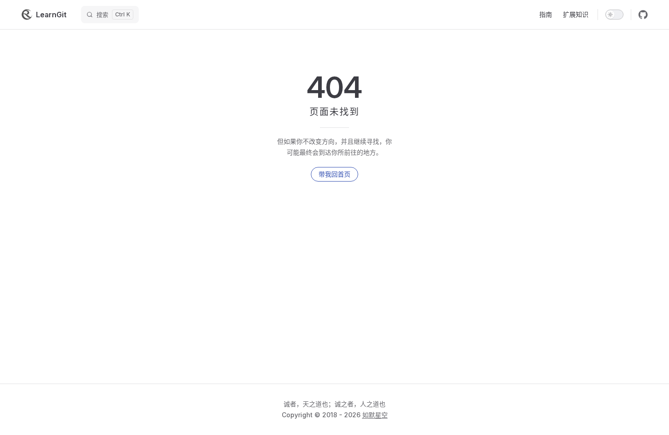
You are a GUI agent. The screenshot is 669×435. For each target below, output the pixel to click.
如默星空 (375, 415)
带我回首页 (334, 174)
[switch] (614, 15)
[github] (643, 14)
